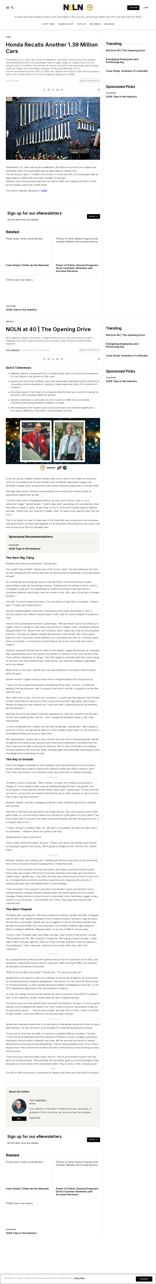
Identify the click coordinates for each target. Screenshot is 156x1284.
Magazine (109, 24)
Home (8, 37)
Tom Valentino (13, 350)
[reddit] (57, 90)
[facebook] (44, 90)
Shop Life (81, 24)
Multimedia (95, 24)
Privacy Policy (79, 1278)
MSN (44, 190)
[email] (62, 90)
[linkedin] (48, 90)
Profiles (10, 321)
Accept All (144, 1279)
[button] (8, 8)
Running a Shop (65, 24)
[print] (99, 90)
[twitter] (53, 90)
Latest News (48, 24)
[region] (78, 1279)
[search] (12, 8)
